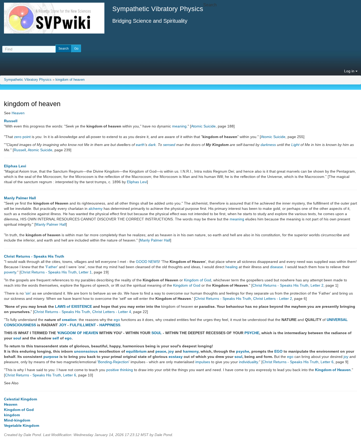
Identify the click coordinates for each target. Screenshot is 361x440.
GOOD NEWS (147, 261)
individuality (248, 362)
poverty (10, 272)
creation (69, 320)
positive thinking (119, 370)
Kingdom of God (197, 280)
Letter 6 (327, 362)
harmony (190, 351)
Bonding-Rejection (113, 362)
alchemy (96, 208)
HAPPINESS (109, 325)
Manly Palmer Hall (20, 198)
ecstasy (176, 356)
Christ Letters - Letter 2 (272, 298)
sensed (169, 145)
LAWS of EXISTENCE (73, 306)
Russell (10, 121)
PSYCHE (251, 333)
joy (171, 351)
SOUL (156, 333)
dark (152, 145)
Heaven (18, 113)
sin (28, 293)
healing (231, 267)
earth (140, 145)
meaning (179, 126)
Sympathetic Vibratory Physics (28, 80)
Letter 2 (317, 285)
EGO (278, 351)
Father (51, 267)
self (55, 338)
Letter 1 (85, 272)
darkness (268, 145)
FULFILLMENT (83, 325)
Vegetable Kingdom (21, 425)
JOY (62, 325)
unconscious (86, 351)
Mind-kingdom (17, 420)
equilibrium (136, 351)
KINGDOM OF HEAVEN (78, 333)
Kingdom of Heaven (333, 370)
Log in (349, 71)
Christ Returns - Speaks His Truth (34, 256)
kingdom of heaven (70, 80)
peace (160, 351)
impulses (202, 362)
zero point (22, 137)
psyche (242, 351)
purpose (50, 356)
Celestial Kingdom (20, 399)
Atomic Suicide (203, 126)
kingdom (12, 415)
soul (17, 338)
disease (276, 267)
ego (117, 320)
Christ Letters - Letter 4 (111, 312)
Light (295, 145)
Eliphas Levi (15, 166)
